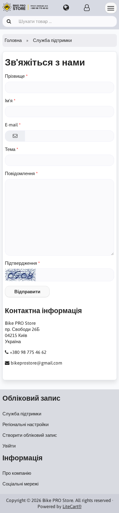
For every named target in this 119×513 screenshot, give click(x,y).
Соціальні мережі (20, 483)
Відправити (27, 291)
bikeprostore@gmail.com (36, 362)
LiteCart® (72, 506)
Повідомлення (20, 173)
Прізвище (15, 76)
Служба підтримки (21, 413)
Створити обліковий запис (29, 435)
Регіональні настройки (25, 424)
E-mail (11, 124)
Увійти (9, 445)
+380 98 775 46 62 (28, 352)
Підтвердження (21, 263)
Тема (10, 149)
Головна (13, 40)
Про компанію (16, 473)
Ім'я (9, 100)
